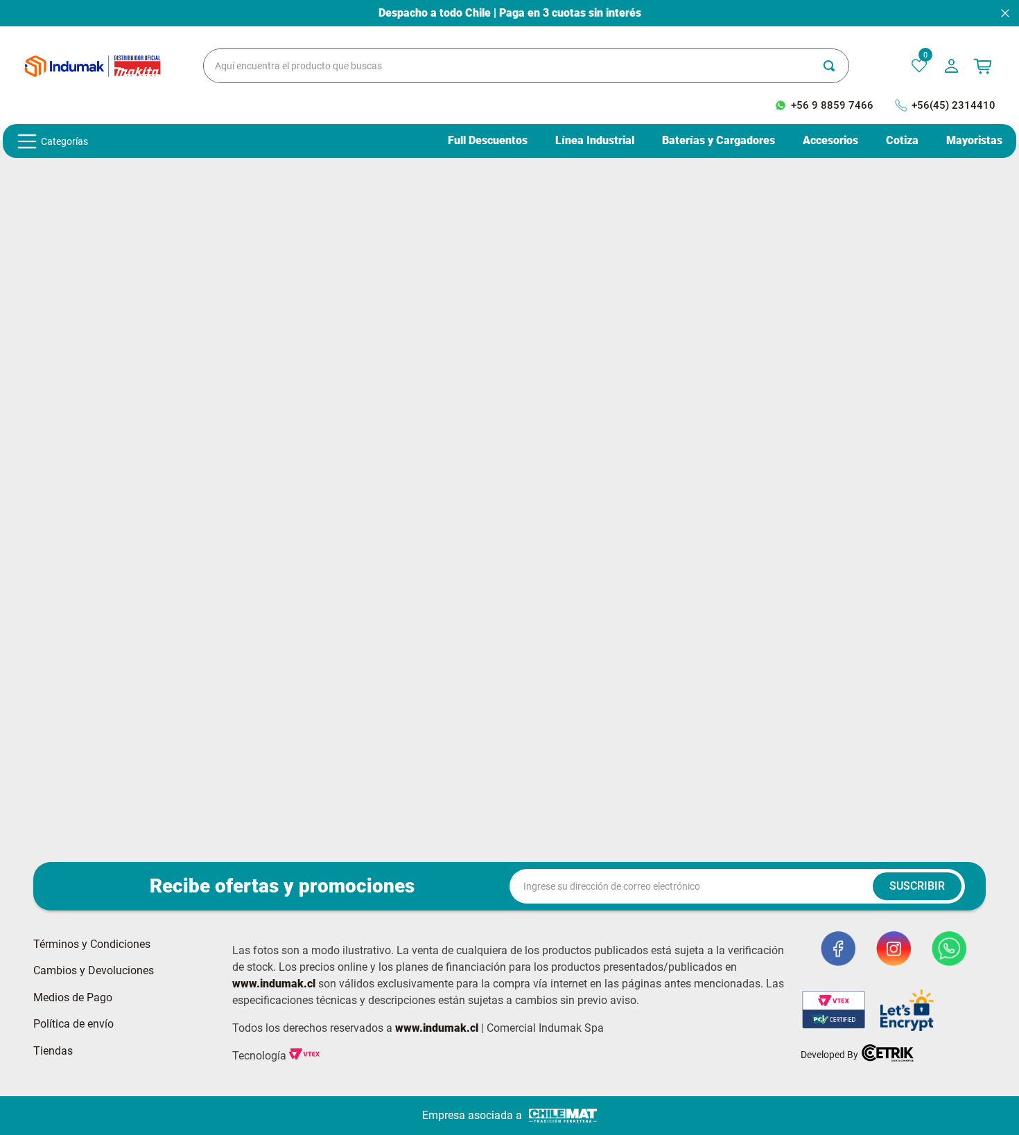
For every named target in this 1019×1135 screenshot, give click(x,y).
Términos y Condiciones (91, 944)
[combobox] (526, 66)
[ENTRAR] (952, 66)
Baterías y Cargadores (718, 140)
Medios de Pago (72, 998)
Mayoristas (974, 140)
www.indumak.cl (273, 983)
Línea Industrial (594, 140)
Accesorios (830, 140)
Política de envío (73, 1024)
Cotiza (902, 140)
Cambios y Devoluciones (93, 971)
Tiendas (53, 1051)
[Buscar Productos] (836, 65)
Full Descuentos (488, 140)
